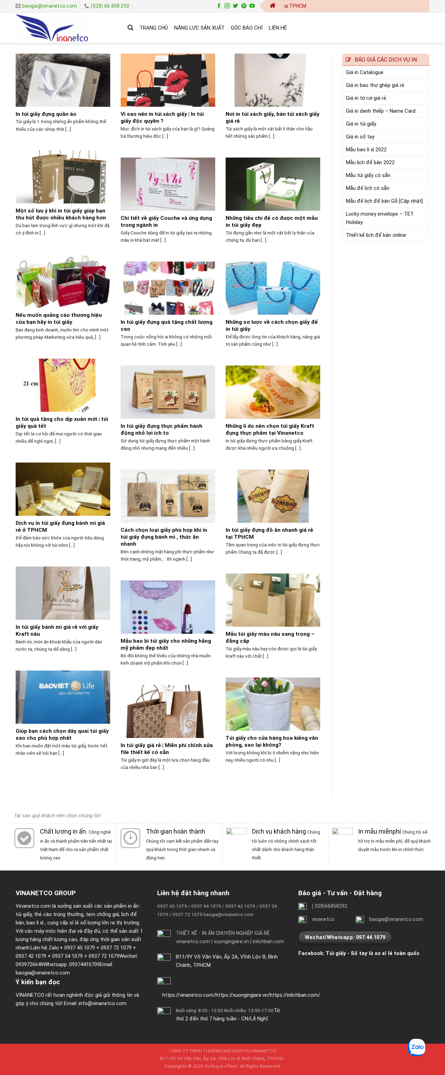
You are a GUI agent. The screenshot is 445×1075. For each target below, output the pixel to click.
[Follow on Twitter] (235, 6)
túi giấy (24, 914)
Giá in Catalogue (364, 72)
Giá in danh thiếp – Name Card (380, 111)
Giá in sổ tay (360, 137)
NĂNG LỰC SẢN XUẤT (199, 28)
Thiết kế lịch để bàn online (376, 235)
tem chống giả (102, 914)
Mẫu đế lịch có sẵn (367, 188)
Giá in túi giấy (361, 124)
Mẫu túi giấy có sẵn (368, 175)
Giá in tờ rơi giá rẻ (366, 98)
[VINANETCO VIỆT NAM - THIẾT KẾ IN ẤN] (66, 28)
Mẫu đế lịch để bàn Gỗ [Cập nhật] (384, 201)
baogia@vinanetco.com (43, 973)
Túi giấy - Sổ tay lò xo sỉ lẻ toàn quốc (373, 953)
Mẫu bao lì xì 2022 (366, 149)
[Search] (130, 27)
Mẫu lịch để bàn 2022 (370, 162)
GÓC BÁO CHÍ (246, 28)
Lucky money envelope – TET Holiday (380, 218)
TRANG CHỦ (153, 28)
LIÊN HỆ (278, 28)
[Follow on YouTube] (252, 6)
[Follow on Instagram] (227, 6)
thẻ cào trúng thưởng (58, 914)
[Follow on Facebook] (218, 6)
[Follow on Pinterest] (243, 6)
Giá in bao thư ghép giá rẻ (375, 85)
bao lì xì (34, 923)
